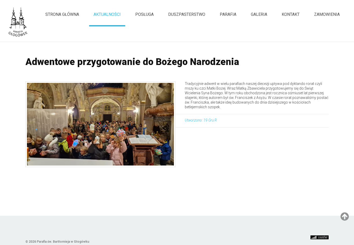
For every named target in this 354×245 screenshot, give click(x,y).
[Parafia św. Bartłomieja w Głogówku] (18, 21)
